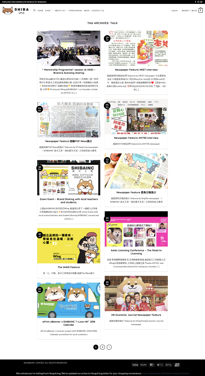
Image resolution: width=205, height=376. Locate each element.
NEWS (86, 10)
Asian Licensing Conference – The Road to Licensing (136, 252)
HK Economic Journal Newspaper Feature (136, 314)
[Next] (109, 347)
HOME (40, 10)
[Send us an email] (201, 2)
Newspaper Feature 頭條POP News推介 (68, 141)
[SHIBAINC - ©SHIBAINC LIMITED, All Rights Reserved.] (15, 10)
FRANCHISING (75, 10)
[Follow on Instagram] (198, 2)
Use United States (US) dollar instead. (161, 373)
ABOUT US (60, 10)
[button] (174, 10)
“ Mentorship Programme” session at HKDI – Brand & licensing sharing (68, 71)
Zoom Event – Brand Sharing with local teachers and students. (69, 200)
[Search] (34, 10)
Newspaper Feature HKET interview (136, 69)
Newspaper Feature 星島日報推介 (136, 192)
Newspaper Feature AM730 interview (136, 137)
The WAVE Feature (69, 267)
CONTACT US (98, 10)
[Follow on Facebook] (195, 2)
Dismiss (185, 373)
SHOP (48, 10)
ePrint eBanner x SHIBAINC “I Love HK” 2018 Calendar (68, 323)
